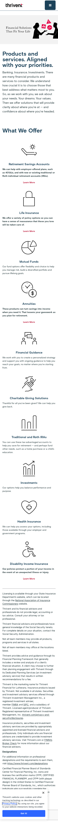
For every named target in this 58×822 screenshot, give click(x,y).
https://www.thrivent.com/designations (27, 763)
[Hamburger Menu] (50, 5)
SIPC (26, 704)
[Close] (43, 792)
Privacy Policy (9, 803)
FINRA (15, 704)
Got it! (24, 813)
